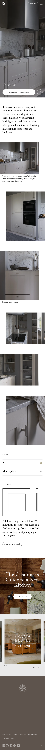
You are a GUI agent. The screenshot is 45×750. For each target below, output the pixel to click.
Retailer (6, 738)
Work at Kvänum (20, 734)
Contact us (7, 734)
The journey (22, 596)
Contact (33, 3)
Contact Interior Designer (19, 92)
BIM (12, 738)
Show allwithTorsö (12, 544)
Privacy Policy (33, 734)
